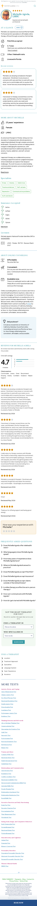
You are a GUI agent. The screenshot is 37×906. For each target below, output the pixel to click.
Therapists (18, 879)
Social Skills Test (6, 798)
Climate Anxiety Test (7, 695)
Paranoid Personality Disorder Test (12, 859)
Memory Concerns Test (8, 846)
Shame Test (4, 747)
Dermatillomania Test (7, 827)
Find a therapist (7, 879)
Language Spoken (10, 668)
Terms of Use (24, 881)
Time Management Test (8, 814)
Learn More (24, 2)
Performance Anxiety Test (9, 713)
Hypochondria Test (7, 707)
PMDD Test (4, 866)
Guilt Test (4, 732)
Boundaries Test (6, 773)
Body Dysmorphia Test (8, 824)
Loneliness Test (6, 710)
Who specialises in (13, 632)
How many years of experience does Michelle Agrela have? (17, 560)
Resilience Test (5, 716)
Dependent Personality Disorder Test (12, 853)
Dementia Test (5, 843)
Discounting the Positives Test (10, 729)
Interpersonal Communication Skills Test (13, 783)
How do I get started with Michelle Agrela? (19, 600)
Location (7, 658)
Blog (24, 879)
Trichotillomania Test (7, 833)
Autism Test (5, 840)
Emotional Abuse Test (7, 757)
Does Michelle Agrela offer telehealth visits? (17, 546)
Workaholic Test (6, 817)
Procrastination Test (7, 811)
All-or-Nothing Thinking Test (10, 723)
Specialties (7, 664)
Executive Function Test (8, 808)
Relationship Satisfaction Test (10, 795)
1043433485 (5, 238)
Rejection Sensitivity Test (9, 741)
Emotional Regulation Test (9, 701)
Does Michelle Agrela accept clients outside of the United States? (17, 582)
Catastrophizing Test (7, 726)
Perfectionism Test (7, 738)
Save (18, 27)
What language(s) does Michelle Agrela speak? (18, 553)
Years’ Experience (10, 671)
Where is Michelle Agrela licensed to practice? (17, 566)
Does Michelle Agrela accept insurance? (18, 576)
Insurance (7, 674)
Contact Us (30, 879)
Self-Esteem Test (6, 744)
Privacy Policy (13, 881)
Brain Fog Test (5, 805)
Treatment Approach (11, 661)
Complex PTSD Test (7, 754)
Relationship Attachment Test (10, 792)
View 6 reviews (12, 50)
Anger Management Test (8, 692)
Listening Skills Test (7, 786)
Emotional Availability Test (9, 780)
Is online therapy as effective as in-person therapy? (19, 588)
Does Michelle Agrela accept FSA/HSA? (18, 572)
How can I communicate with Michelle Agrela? (17, 595)
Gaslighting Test (6, 764)
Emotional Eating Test (8, 830)
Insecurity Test (5, 735)
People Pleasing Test (7, 789)
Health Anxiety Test (7, 704)
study (29, 304)
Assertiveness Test (7, 770)
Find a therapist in (13, 623)
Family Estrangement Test (9, 761)
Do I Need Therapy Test (8, 698)
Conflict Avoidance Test (8, 777)
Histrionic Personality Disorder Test (12, 856)
